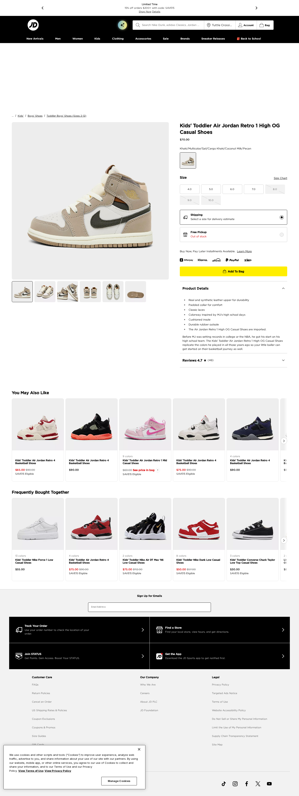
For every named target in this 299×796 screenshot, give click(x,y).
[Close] (139, 749)
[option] (90, 201)
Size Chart (280, 178)
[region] (74, 767)
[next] (256, 8)
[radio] (282, 217)
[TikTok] (223, 783)
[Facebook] (246, 783)
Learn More (244, 251)
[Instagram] (235, 783)
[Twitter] (257, 783)
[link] (33, 25)
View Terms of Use (31, 770)
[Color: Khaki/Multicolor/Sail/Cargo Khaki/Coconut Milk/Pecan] (188, 160)
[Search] (138, 25)
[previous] (42, 8)
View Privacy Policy (58, 770)
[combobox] (168, 25)
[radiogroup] (233, 226)
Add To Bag (236, 271)
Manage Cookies (119, 781)
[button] (122, 25)
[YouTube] (269, 783)
